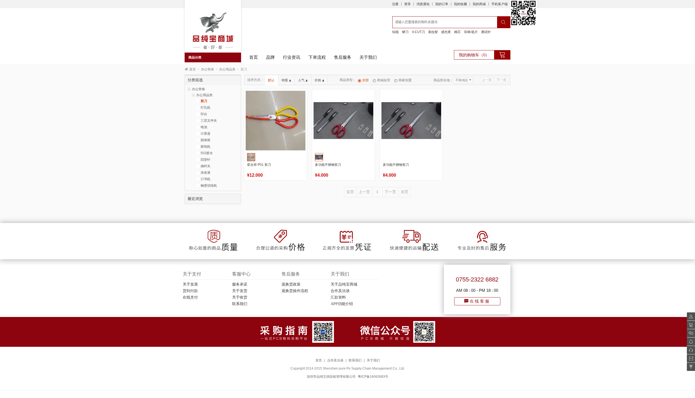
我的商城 (479, 4)
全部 (365, 80)
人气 (301, 80)
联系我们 (239, 304)
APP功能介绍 (342, 304)
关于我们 (368, 57)
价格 (318, 80)
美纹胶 (433, 32)
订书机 (205, 179)
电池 (204, 127)
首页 (253, 57)
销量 (285, 80)
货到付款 (190, 291)
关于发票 (190, 284)
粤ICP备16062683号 (373, 376)
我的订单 (441, 4)
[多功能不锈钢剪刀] (343, 120)
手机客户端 (499, 4)
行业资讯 (291, 57)
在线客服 (480, 301)
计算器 (205, 133)
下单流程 (317, 57)
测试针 (486, 32)
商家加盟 (405, 80)
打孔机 (205, 107)
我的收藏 (460, 4)
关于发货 (239, 291)
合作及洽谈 (340, 291)
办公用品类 (227, 69)
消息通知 (422, 4)
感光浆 (446, 32)
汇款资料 (338, 297)
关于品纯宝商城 (344, 284)
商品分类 (194, 57)
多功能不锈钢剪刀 (328, 165)
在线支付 (190, 297)
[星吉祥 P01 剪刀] (275, 120)
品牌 (270, 57)
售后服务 (342, 57)
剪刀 (204, 101)
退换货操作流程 (295, 291)
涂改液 (205, 172)
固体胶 (205, 140)
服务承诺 (239, 284)
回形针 (205, 159)
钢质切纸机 (209, 185)
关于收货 (239, 297)
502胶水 (207, 153)
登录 (407, 4)
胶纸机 (205, 146)
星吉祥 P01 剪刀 (259, 165)
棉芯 (457, 32)
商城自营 (383, 80)
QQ (689, 342)
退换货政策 (291, 284)
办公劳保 (207, 69)
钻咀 (395, 32)
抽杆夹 (205, 166)
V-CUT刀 (418, 32)
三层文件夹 (209, 120)
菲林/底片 (471, 32)
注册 (395, 4)
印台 (204, 114)
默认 (271, 80)
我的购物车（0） (474, 55)
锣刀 (405, 32)
